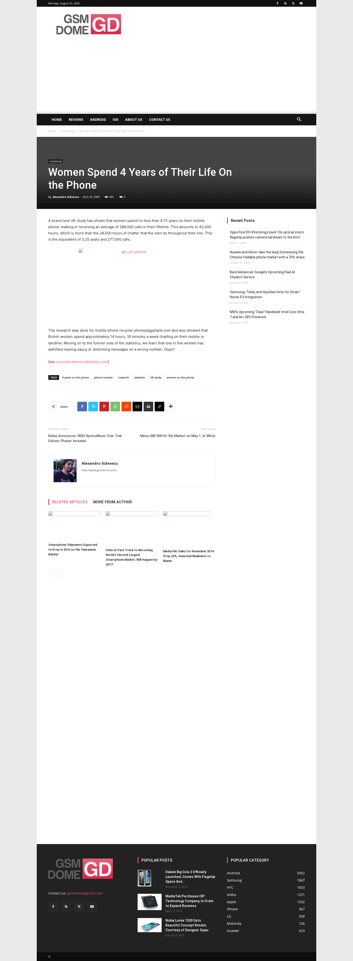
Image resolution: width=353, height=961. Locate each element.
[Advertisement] (176, 77)
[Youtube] (301, 3)
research (123, 377)
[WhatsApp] (115, 406)
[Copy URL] (159, 406)
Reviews (76, 119)
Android (98, 119)
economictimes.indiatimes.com (81, 361)
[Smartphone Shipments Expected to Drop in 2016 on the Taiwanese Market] (74, 526)
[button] (299, 120)
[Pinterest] (104, 406)
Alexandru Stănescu (66, 197)
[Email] (137, 406)
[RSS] (285, 3)
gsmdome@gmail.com (85, 893)
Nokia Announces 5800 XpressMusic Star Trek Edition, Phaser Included (85, 438)
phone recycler (103, 377)
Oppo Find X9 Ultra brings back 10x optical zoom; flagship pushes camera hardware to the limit (267, 234)
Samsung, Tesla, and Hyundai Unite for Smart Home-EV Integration (265, 294)
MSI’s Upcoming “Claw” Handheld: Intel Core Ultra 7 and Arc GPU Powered (267, 314)
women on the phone (180, 377)
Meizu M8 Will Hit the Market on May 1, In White (177, 436)
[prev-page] (51, 574)
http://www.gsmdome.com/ (99, 470)
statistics (139, 377)
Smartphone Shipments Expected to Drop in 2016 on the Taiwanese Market (72, 549)
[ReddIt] (126, 406)
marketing (68, 131)
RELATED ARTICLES (69, 502)
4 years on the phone (75, 377)
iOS (115, 119)
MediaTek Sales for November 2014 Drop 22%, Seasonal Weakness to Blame (188, 556)
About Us (133, 119)
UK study (155, 377)
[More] (171, 406)
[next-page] (59, 574)
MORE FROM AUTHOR (112, 502)
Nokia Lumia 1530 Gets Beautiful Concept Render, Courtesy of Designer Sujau (186, 925)
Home (57, 119)
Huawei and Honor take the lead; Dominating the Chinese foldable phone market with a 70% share (267, 254)
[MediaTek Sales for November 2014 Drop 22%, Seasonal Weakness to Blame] (189, 529)
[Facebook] (277, 3)
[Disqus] (131, 649)
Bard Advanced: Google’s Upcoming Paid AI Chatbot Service (262, 274)
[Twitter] (293, 3)
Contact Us (159, 119)
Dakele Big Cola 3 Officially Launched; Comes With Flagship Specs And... (190, 876)
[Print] (148, 406)
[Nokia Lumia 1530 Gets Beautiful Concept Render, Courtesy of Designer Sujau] (150, 925)
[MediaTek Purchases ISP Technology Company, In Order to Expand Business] (150, 902)
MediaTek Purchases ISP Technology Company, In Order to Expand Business (189, 901)
